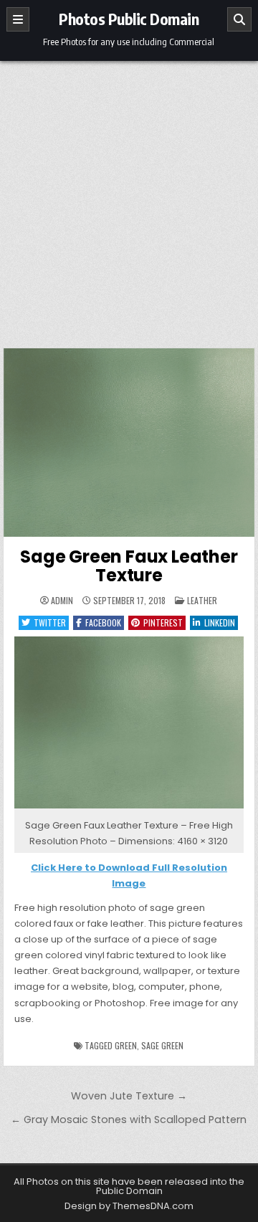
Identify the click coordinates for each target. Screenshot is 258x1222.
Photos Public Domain (129, 19)
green (126, 1045)
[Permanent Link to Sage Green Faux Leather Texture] (129, 442)
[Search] (239, 19)
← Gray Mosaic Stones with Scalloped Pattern (129, 1119)
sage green (162, 1045)
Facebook (103, 622)
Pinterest (163, 622)
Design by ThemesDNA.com (129, 1206)
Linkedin (219, 622)
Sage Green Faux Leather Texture (128, 566)
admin (62, 600)
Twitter (50, 622)
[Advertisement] (129, 197)
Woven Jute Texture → (129, 1096)
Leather (202, 600)
